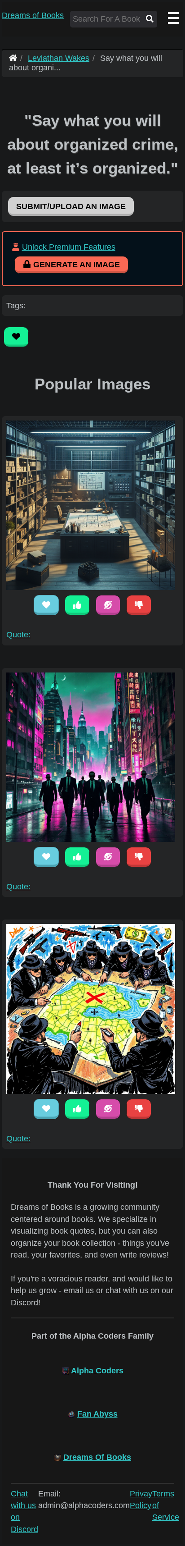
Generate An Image (75, 264)
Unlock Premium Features (68, 247)
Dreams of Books (33, 15)
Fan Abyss (97, 1413)
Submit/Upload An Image (71, 206)
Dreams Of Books (97, 1457)
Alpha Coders (97, 1370)
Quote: (18, 634)
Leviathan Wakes (58, 58)
